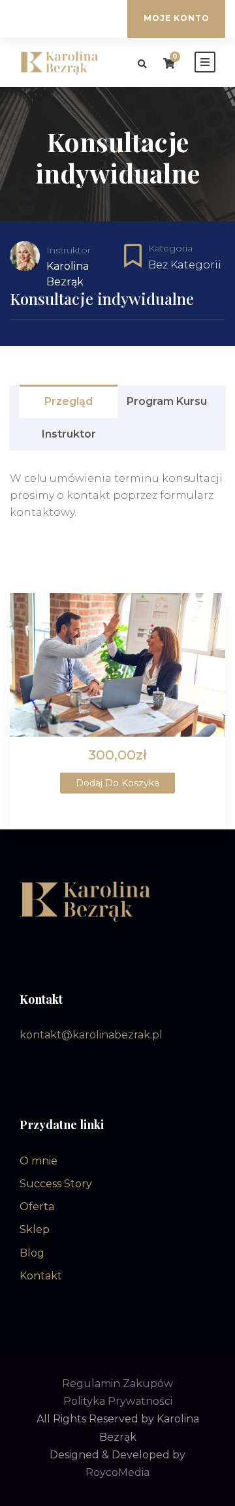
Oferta (37, 1206)
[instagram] (82, 19)
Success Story (56, 1184)
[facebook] (62, 19)
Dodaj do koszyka (117, 783)
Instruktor (68, 250)
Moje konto (177, 18)
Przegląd (68, 401)
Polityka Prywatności (117, 1401)
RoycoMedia (117, 1472)
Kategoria (170, 248)
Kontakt (41, 1276)
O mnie (38, 1161)
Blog (32, 1253)
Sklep (35, 1229)
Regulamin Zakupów (117, 1383)
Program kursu (167, 401)
